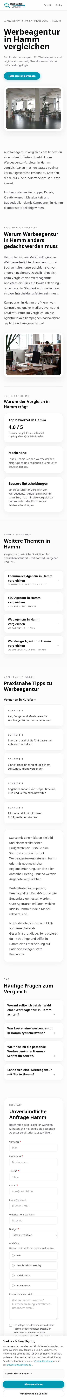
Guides (58, 5)
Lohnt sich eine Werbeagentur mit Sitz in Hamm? (31, 1072)
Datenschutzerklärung (19, 1364)
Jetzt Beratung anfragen (22, 75)
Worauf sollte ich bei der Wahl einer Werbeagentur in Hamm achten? (31, 1009)
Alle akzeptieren (33, 1384)
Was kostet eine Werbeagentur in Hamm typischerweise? (31, 1030)
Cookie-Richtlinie (43, 1361)
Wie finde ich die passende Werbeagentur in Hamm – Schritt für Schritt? (31, 1051)
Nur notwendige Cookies (33, 1393)
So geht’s (48, 5)
